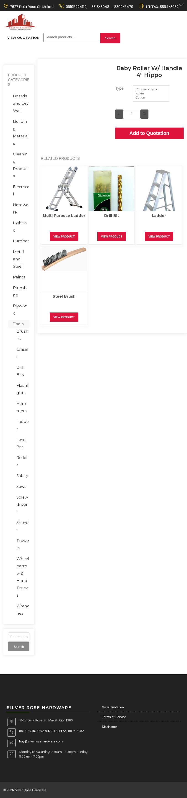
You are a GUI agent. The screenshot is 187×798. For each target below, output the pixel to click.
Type (119, 88)
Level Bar (21, 443)
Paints (19, 277)
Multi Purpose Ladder (64, 216)
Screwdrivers (22, 504)
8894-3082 (169, 6)
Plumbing (20, 291)
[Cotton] (151, 98)
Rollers (22, 461)
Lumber (21, 241)
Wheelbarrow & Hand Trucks (22, 577)
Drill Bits (20, 371)
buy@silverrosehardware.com (41, 741)
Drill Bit (111, 216)
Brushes (22, 335)
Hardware (21, 208)
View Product (64, 236)
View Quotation (23, 38)
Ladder (159, 216)
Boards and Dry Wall (21, 103)
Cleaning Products (21, 165)
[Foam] (151, 93)
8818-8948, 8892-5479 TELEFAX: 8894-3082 (51, 731)
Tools (18, 324)
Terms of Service (114, 717)
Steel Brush (64, 296)
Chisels (22, 353)
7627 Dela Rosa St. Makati (32, 6)
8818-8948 (100, 6)
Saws (21, 486)
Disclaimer (109, 727)
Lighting (20, 226)
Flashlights (22, 389)
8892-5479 (123, 6)
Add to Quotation (149, 133)
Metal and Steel (18, 259)
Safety (22, 475)
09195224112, (76, 6)
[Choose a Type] (151, 89)
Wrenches (22, 610)
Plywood (20, 309)
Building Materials (21, 132)
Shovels (22, 526)
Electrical (21, 190)
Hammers (21, 407)
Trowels (22, 544)
